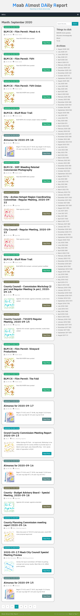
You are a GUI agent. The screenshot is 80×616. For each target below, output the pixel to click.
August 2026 (62, 49)
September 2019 (63, 269)
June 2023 (61, 150)
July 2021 (61, 211)
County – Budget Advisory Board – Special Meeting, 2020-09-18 (27, 494)
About (58, 38)
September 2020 (63, 237)
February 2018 (62, 319)
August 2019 (62, 271)
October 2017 (62, 330)
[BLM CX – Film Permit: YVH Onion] (9, 97)
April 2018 (61, 314)
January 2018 (62, 322)
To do (58, 41)
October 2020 (62, 234)
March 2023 (62, 158)
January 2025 (62, 99)
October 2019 (62, 266)
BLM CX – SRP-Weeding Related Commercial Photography (21, 168)
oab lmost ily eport (40, 5)
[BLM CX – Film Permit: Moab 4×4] (9, 43)
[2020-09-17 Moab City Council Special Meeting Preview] (9, 566)
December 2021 (63, 197)
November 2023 (63, 136)
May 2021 (61, 216)
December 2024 (63, 102)
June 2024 (61, 118)
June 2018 (61, 309)
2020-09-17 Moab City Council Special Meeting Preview (26, 553)
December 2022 (63, 166)
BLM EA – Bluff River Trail (18, 113)
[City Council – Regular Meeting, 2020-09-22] (9, 243)
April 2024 (61, 123)
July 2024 (61, 115)
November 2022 (63, 168)
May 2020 (61, 248)
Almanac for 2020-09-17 (19, 406)
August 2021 (62, 208)
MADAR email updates (63, 33)
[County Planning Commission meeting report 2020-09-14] (9, 536)
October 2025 (62, 75)
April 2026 (61, 60)
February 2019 (62, 287)
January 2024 (62, 131)
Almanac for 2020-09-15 (19, 583)
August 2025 (62, 81)
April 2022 (61, 187)
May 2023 (61, 152)
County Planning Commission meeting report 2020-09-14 (25, 523)
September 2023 (63, 142)
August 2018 (62, 303)
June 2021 (61, 213)
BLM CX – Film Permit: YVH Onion (22, 86)
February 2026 (62, 65)
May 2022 (61, 184)
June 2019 (61, 277)
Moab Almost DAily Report (10, 614)
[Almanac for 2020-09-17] (9, 417)
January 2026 (62, 67)
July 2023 (61, 147)
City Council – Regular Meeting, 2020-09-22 (28, 231)
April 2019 (61, 282)
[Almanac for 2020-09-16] (9, 476)
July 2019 (61, 274)
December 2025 (63, 70)
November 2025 (63, 73)
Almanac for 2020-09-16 (19, 465)
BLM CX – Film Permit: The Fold (21, 379)
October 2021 (62, 203)
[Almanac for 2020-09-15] (9, 594)
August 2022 (62, 176)
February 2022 (62, 192)
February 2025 (62, 97)
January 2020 (62, 258)
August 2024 (62, 113)
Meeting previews (28, 558)
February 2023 (62, 160)
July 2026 (61, 52)
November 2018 (63, 295)
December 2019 (63, 261)
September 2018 (63, 301)
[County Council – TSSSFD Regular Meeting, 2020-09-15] (9, 333)
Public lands (18, 34)
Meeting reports (21, 438)
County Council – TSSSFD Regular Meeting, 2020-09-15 (23, 320)
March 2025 (62, 94)
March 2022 (62, 189)
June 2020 (61, 245)
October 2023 (62, 139)
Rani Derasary (12, 558)
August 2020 (62, 240)
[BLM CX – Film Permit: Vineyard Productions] (9, 363)
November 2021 (63, 200)
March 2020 (62, 253)
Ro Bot (10, 34)
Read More (46, 43)
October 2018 (62, 298)
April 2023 (61, 155)
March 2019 (62, 285)
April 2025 (61, 91)
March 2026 (62, 62)
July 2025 (61, 83)
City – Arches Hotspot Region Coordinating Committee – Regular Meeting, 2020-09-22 (27, 199)
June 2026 (61, 54)
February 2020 (62, 256)
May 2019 (61, 279)
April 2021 (61, 218)
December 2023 (63, 134)
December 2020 (63, 229)
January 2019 (62, 290)
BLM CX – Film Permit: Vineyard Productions (21, 350)
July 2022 (61, 179)
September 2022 (63, 173)
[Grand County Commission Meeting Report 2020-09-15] (9, 447)
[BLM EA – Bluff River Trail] (9, 124)
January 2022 (62, 195)
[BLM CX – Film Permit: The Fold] (9, 390)
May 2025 (61, 89)
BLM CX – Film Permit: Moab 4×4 (22, 31)
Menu (4, 14)
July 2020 (61, 242)
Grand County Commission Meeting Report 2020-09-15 (27, 434)
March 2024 (62, 126)
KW (9, 528)
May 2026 (61, 57)
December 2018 (63, 293)
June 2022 (61, 181)
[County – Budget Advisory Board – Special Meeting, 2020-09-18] (9, 506)
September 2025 (63, 78)
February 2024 (62, 128)
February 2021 (62, 224)
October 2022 (62, 171)
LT (8, 438)
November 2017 (63, 327)
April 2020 (61, 250)
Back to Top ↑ (73, 614)
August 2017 (62, 335)
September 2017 (63, 332)
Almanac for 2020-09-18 (19, 140)
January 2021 (62, 226)
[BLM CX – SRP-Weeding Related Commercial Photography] (9, 181)
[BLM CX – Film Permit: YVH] (9, 70)
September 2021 (63, 205)
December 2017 (63, 324)
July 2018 (61, 306)
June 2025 (61, 86)
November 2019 (63, 264)
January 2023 (62, 163)
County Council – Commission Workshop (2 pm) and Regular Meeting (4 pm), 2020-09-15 (28, 289)
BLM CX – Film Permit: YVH (19, 59)
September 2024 (63, 110)
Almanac (17, 143)
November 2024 (63, 105)
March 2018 (62, 317)
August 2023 (62, 144)
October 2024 (62, 107)
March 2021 (61, 221)
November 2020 (63, 232)
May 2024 (61, 120)
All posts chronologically (64, 35)
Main (13, 438)
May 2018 (61, 311)
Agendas (17, 205)
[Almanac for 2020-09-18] (9, 151)
